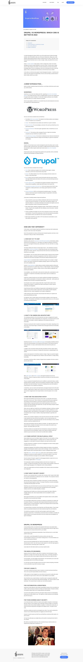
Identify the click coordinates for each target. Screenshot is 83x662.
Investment (52, 2)
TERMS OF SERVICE (64, 653)
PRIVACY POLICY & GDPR (64, 654)
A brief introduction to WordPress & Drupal (36, 44)
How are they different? (32, 46)
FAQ (58, 2)
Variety (27, 122)
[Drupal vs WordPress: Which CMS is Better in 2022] (41, 18)
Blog (63, 2)
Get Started (70, 2)
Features (44, 2)
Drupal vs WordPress (32, 47)
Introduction (30, 43)
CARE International (29, 191)
